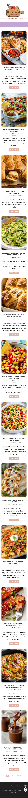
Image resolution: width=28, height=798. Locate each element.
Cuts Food (14, 71)
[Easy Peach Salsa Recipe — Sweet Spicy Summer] (14, 357)
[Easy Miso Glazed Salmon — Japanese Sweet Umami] (14, 604)
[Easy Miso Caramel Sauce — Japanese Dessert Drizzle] (14, 727)
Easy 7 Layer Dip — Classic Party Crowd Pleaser (14, 130)
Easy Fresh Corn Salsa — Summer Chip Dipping (14, 439)
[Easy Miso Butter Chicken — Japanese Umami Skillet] (14, 665)
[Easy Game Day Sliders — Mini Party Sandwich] (14, 171)
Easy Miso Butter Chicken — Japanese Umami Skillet (14, 686)
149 (18, 775)
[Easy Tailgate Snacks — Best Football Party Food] (14, 295)
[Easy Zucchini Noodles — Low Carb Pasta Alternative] (14, 233)
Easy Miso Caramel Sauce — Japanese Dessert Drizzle (14, 748)
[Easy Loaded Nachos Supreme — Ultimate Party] (14, 542)
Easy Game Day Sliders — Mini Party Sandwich (14, 192)
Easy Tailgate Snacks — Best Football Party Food (14, 316)
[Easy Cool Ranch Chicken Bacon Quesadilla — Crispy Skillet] (14, 48)
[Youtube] (17, 785)
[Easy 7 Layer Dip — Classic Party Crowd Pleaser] (14, 110)
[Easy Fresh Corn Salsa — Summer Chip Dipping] (14, 418)
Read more (13, 88)
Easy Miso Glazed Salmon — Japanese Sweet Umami (14, 624)
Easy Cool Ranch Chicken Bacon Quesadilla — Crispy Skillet (14, 69)
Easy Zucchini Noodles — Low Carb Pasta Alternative (14, 254)
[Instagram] (11, 785)
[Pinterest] (13, 785)
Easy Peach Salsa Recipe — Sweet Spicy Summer (14, 377)
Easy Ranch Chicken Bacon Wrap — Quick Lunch (14, 501)
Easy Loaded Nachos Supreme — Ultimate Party (14, 563)
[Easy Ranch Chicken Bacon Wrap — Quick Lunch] (14, 480)
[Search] (26, 24)
